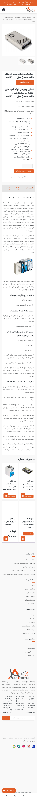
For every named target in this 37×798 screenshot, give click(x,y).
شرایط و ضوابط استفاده (28, 626)
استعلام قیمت (24, 82)
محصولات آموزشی (30, 596)
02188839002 (31, 712)
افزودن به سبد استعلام (24, 171)
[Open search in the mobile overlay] (23, 795)
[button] (23, 495)
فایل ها (9, 188)
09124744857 (25, 4)
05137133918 (7, 712)
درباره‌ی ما (32, 622)
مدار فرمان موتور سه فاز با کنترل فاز (24, 563)
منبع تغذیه (17, 17)
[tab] (29, 188)
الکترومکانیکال (31, 593)
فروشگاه (33, 615)
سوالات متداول (31, 630)
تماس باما (32, 619)
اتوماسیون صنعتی (26, 17)
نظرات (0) (17, 188)
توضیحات (29, 188)
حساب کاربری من (30, 652)
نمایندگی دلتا (31, 604)
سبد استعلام (31, 656)
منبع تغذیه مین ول (16, 177)
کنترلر (33, 585)
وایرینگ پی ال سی (29, 559)
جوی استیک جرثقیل (29, 567)
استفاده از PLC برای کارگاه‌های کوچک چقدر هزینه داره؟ (19, 574)
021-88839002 (11, 4)
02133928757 (19, 710)
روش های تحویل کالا (29, 633)
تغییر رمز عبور (31, 648)
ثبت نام (32, 644)
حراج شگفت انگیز (30, 600)
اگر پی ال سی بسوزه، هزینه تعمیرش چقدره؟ (22, 571)
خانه (34, 17)
